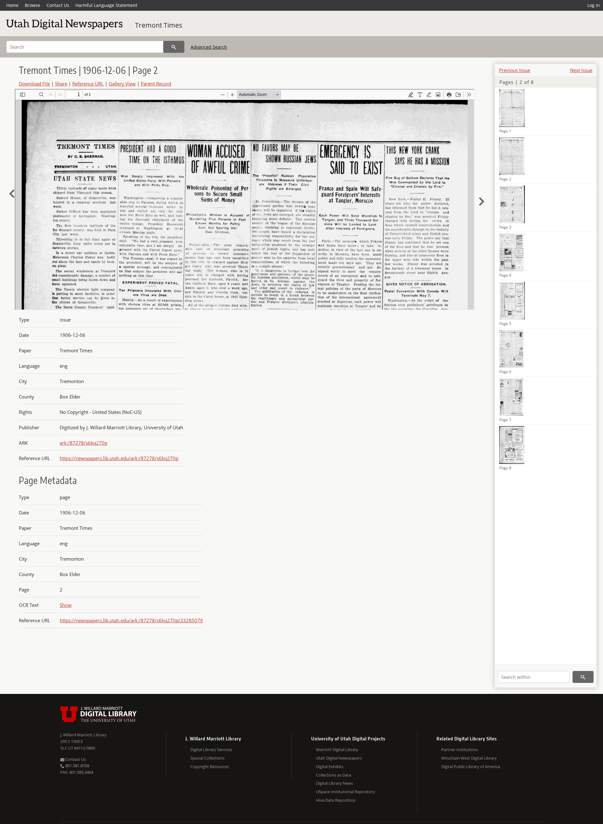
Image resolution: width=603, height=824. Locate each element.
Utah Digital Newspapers (339, 758)
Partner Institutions (459, 749)
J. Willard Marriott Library (83, 735)
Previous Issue (514, 70)
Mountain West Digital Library (469, 758)
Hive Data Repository (336, 800)
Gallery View (122, 83)
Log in (593, 5)
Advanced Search (209, 47)
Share (61, 83)
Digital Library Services (211, 749)
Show (66, 605)
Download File (34, 83)
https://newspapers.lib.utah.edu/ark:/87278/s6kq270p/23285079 (131, 620)
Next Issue (581, 70)
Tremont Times (158, 25)
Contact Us (57, 5)
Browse (32, 5)
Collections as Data (333, 775)
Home (12, 5)
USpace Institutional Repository (345, 791)
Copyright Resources (209, 766)
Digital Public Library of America (470, 766)
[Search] (173, 47)
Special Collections (207, 758)
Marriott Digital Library (337, 749)
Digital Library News (334, 783)
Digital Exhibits (329, 766)
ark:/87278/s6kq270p (83, 443)
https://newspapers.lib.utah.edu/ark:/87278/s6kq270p (119, 458)
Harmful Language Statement (106, 5)
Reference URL (88, 83)
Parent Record (156, 83)
